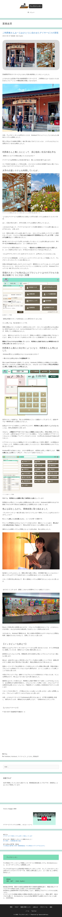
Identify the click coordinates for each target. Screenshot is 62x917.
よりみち (29, 756)
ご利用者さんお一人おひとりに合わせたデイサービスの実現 (30, 33)
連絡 (51, 907)
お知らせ (35, 907)
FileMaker (7, 756)
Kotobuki (14, 756)
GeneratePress (43, 914)
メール (27, 911)
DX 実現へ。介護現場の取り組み (12, 841)
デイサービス (22, 756)
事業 (11, 907)
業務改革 (36, 756)
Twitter (34, 911)
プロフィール (43, 907)
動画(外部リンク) (26, 907)
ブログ (16, 907)
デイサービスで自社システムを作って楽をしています (17, 836)
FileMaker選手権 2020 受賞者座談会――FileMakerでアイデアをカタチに (24, 845)
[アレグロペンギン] (31, 5)
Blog (5, 754)
